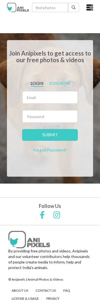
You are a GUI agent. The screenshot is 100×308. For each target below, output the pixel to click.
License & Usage (25, 298)
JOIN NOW (59, 83)
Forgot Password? (50, 149)
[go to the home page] (18, 7)
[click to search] (73, 7)
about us (20, 290)
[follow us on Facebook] (42, 215)
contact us (46, 290)
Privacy (52, 298)
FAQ (66, 290)
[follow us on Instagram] (56, 215)
